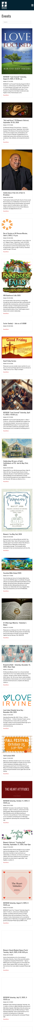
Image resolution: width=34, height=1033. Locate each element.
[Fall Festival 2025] (17, 744)
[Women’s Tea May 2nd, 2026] (17, 510)
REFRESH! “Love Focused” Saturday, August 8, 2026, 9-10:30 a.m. (15, 78)
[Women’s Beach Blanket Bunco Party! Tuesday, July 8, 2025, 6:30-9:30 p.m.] (17, 939)
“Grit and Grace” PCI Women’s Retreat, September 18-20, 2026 (16, 121)
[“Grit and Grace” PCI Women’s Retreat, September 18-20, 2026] (17, 110)
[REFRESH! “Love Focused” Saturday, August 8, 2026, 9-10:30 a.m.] (17, 51)
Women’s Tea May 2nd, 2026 (12, 534)
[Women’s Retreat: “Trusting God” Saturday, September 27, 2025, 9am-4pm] (17, 835)
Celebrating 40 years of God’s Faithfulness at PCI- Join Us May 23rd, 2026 (15, 463)
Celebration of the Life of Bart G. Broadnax (14, 194)
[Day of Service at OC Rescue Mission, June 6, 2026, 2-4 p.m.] (17, 224)
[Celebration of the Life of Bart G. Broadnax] (17, 170)
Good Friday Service (9, 361)
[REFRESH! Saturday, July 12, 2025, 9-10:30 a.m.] (17, 986)
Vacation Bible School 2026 (12, 573)
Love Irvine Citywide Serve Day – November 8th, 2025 (13, 711)
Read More (6, 95)
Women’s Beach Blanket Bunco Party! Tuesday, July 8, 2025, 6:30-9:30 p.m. (15, 951)
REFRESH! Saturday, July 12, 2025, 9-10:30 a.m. (15, 998)
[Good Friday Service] (17, 347)
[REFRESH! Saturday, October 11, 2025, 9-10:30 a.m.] (17, 789)
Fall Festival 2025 (9, 755)
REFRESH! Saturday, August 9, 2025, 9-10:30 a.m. (16, 904)
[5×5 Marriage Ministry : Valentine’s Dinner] (17, 609)
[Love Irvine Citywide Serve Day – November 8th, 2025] (17, 700)
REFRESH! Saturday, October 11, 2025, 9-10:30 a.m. (16, 802)
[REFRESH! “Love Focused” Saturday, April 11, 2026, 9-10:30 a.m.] (17, 394)
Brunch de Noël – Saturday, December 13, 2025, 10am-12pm (17, 666)
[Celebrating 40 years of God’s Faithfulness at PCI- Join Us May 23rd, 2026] (17, 448)
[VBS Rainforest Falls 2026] (17, 276)
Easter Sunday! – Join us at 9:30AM (14, 323)
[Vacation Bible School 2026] (17, 564)
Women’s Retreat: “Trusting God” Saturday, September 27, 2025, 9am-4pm (17, 843)
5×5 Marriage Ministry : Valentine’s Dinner (14, 624)
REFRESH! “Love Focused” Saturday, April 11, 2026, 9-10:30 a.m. (16, 413)
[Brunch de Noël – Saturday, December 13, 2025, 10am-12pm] (17, 653)
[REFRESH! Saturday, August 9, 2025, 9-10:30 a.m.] (17, 885)
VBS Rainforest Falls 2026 (12, 295)
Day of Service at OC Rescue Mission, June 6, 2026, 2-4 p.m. (15, 234)
